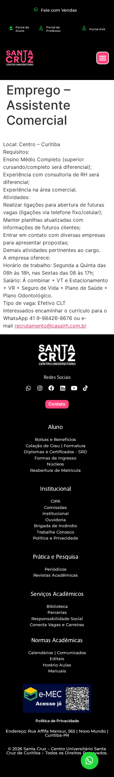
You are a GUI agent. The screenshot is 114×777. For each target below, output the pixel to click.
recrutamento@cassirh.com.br (50, 326)
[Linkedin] (62, 388)
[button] (102, 58)
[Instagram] (40, 388)
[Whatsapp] (28, 388)
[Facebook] (51, 388)
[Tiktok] (85, 388)
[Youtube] (74, 388)
